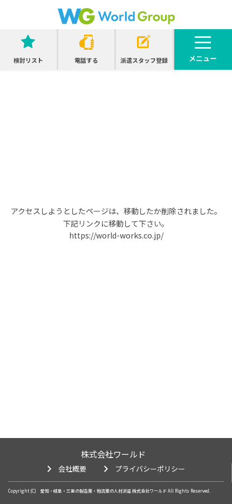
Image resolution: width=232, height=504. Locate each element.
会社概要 (72, 468)
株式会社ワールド (113, 454)
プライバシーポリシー (150, 468)
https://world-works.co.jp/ (116, 235)
